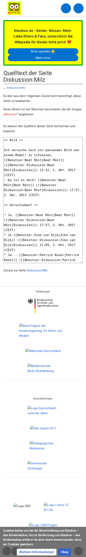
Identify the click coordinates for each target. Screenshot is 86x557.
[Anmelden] (66, 8)
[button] (37, 552)
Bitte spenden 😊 (43, 51)
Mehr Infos (43, 58)
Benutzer (10, 114)
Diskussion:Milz (16, 87)
